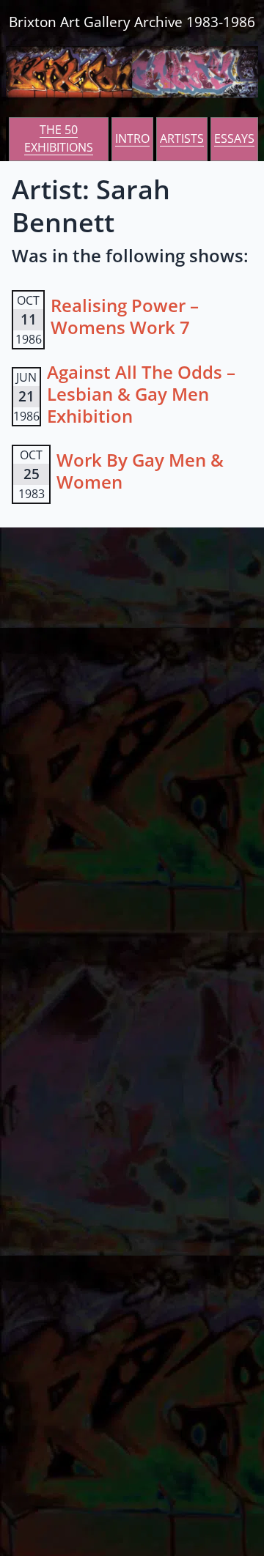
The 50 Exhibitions (58, 138)
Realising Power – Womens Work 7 (125, 316)
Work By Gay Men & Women (140, 471)
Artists (182, 138)
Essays (234, 138)
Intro (132, 138)
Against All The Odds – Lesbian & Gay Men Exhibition (141, 394)
